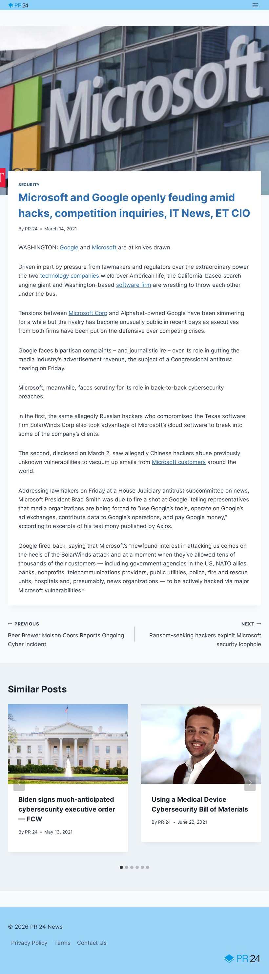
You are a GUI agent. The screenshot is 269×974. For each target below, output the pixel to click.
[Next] (250, 782)
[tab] (121, 867)
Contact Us (92, 943)
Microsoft (104, 247)
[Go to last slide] (19, 782)
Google (69, 247)
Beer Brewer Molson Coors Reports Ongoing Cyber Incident (66, 634)
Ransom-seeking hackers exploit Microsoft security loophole (205, 634)
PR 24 (31, 228)
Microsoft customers (179, 462)
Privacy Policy (29, 943)
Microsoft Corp (88, 313)
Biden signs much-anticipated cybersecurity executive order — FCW (66, 809)
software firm (133, 285)
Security (29, 184)
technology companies (69, 275)
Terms (62, 943)
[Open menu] (255, 5)
